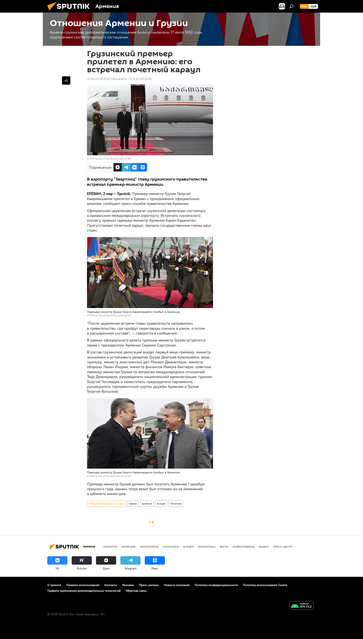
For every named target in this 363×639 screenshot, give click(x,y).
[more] (66, 80)
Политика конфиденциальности (216, 585)
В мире (161, 503)
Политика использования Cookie (265, 585)
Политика (175, 503)
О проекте (54, 585)
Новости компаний (176, 585)
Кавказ (133, 503)
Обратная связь (136, 591)
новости (110, 546)
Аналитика (207, 546)
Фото (224, 546)
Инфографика (244, 546)
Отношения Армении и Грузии (106, 503)
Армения (147, 503)
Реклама (128, 585)
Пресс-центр (282, 546)
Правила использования (82, 585)
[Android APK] (301, 606)
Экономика (149, 546)
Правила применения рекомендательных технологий (84, 591)
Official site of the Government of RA (110, 158)
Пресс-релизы (149, 585)
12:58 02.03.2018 (98, 79)
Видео (264, 546)
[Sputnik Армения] (70, 11)
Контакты (110, 585)
